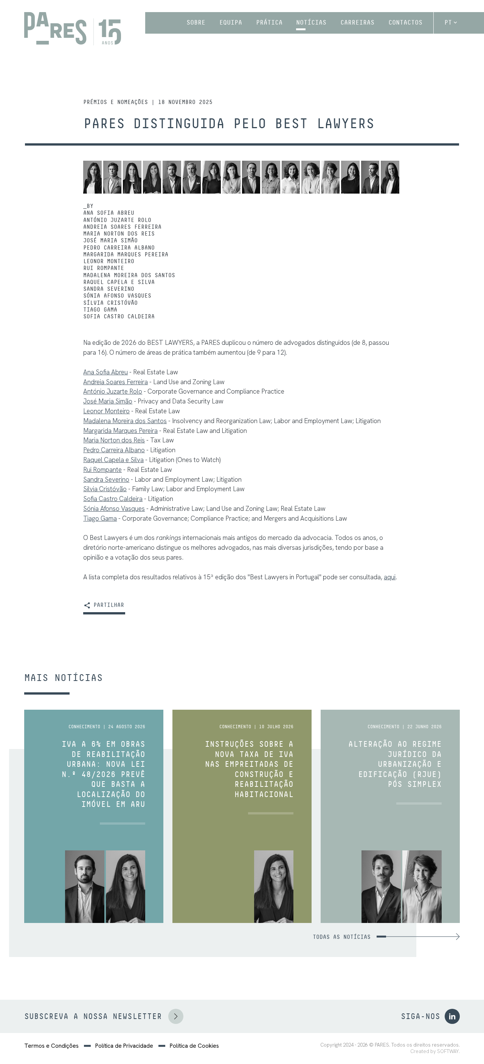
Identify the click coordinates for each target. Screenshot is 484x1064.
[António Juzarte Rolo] (112, 177)
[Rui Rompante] (251, 177)
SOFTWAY (448, 1051)
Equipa (230, 22)
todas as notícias (342, 937)
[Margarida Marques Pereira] (211, 177)
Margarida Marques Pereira (125, 254)
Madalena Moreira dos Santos (129, 275)
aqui (390, 577)
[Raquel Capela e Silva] (291, 177)
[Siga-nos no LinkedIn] (452, 1016)
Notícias (311, 22)
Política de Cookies (194, 1046)
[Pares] (72, 28)
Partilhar (107, 605)
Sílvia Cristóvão (110, 303)
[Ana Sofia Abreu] (92, 177)
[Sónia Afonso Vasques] (330, 177)
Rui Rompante (103, 268)
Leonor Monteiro (108, 261)
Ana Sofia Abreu (108, 213)
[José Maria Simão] (172, 177)
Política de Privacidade (124, 1046)
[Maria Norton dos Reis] (152, 177)
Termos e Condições (51, 1046)
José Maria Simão (110, 240)
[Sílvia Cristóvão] (350, 177)
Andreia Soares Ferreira (122, 227)
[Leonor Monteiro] (231, 177)
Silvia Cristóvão (105, 489)
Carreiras (357, 22)
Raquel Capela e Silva (119, 282)
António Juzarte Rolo (117, 220)
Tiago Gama (100, 310)
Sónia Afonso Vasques (117, 296)
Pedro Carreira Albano (119, 248)
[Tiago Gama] (370, 177)
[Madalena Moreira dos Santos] (271, 177)
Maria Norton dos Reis (119, 234)
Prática (269, 22)
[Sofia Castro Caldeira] (390, 177)
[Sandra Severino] (310, 177)
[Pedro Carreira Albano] (192, 177)
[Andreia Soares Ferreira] (132, 177)
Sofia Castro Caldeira (119, 316)
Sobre (195, 22)
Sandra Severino (108, 289)
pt (448, 22)
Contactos (405, 22)
